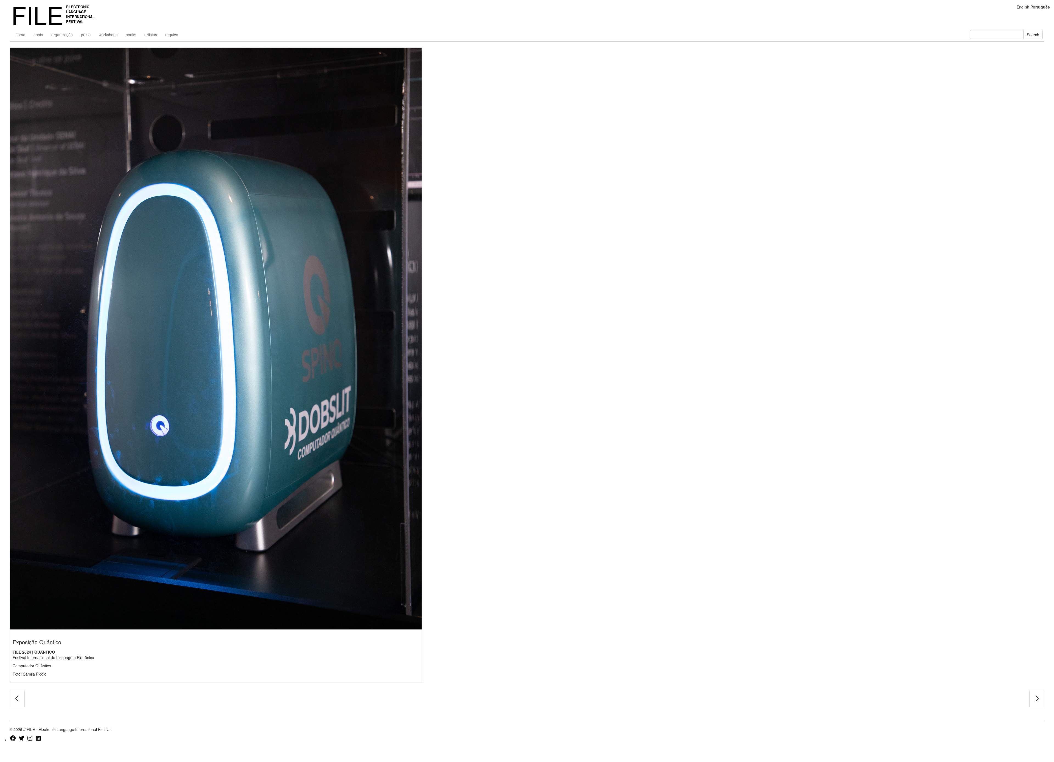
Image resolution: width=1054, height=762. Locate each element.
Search (1033, 34)
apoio (38, 34)
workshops (108, 34)
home (20, 34)
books (131, 34)
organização (62, 34)
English (1023, 7)
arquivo (171, 34)
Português (1040, 7)
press (86, 34)
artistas (150, 34)
